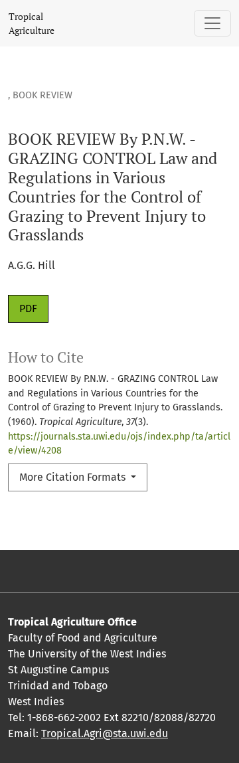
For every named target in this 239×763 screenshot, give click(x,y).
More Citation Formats (73, 477)
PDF (28, 308)
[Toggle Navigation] (212, 23)
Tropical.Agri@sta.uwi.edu (104, 733)
